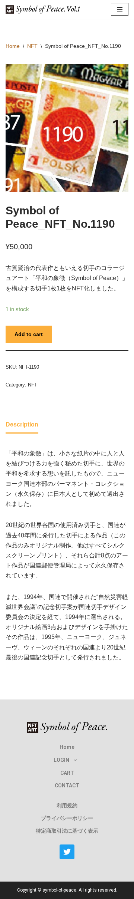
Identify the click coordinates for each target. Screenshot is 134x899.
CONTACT (67, 785)
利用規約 (67, 806)
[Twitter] (67, 851)
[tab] (22, 425)
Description (22, 424)
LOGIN (61, 760)
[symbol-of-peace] (45, 9)
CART (67, 773)
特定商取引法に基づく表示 (67, 831)
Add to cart (29, 334)
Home (13, 46)
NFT (32, 46)
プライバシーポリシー (67, 818)
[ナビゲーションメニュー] (119, 9)
